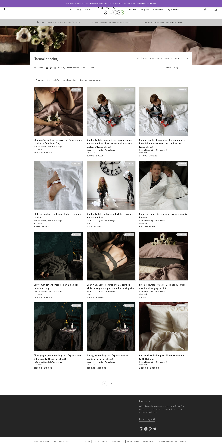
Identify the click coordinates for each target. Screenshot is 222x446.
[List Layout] (51, 68)
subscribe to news (175, 22)
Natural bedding (40, 146)
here (154, 412)
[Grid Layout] (55, 68)
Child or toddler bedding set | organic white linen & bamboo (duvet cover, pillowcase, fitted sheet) (162, 143)
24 (90, 68)
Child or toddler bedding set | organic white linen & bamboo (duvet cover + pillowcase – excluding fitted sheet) (109, 143)
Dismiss (152, 3)
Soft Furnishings (55, 146)
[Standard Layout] (47, 68)
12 (86, 68)
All (93, 68)
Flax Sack (38, 149)
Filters (40, 68)
